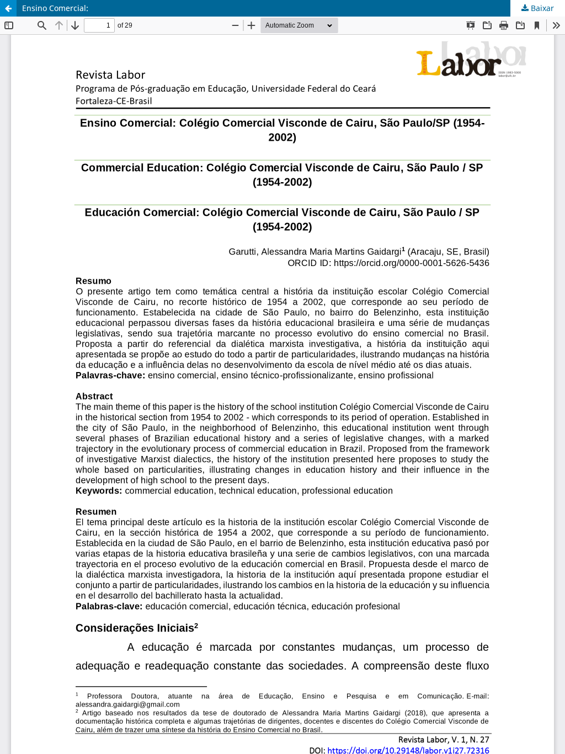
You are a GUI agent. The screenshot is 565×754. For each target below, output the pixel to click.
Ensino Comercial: (55, 8)
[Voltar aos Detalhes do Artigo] (8, 8)
